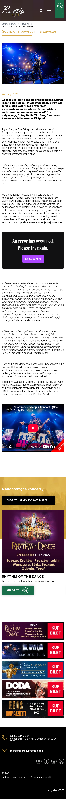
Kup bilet (12, 590)
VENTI (61, 790)
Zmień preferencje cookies (39, 777)
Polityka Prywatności (12, 777)
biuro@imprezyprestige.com (27, 750)
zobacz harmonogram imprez (27, 500)
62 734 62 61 (21, 735)
